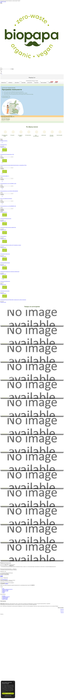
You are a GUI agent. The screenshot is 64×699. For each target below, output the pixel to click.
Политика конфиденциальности (7, 589)
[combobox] (5, 69)
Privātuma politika (8, 691)
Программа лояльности (6, 596)
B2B (1, 2)
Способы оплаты (5, 598)
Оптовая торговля (5, 597)
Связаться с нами (3, 1)
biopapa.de (62, 609)
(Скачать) (6, 583)
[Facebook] (0, 576)
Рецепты (3, 591)
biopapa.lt (62, 612)
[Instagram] (1, 576)
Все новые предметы (4, 140)
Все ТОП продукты (3, 212)
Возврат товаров (5, 599)
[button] (1, 72)
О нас (3, 588)
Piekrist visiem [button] (8, 693)
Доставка (3, 595)
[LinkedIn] (2, 576)
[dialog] (8, 689)
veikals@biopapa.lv (5, 579)
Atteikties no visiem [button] (8, 695)
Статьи (3, 592)
